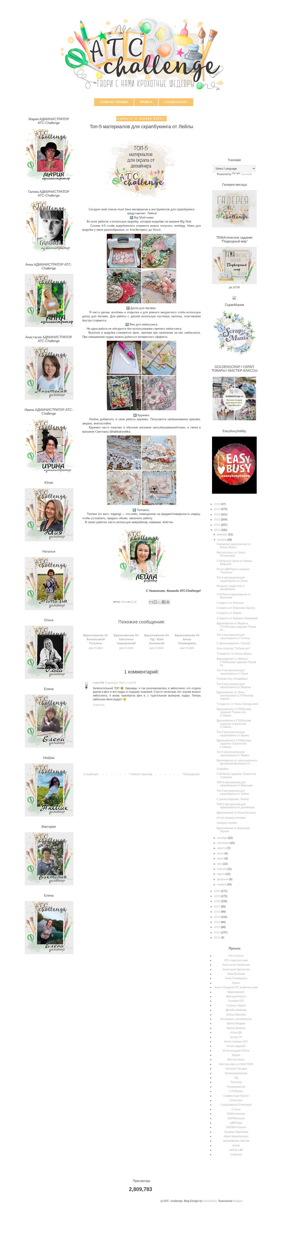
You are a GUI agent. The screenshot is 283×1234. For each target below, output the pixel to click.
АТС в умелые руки (236, 960)
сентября (223, 843)
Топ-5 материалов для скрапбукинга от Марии (233, 753)
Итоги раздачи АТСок (236, 1050)
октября (222, 837)
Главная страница (114, 102)
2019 (217, 896)
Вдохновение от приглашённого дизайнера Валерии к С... (237, 762)
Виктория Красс (236, 996)
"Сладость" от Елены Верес (234, 653)
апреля (222, 868)
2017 (217, 906)
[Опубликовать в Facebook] (163, 602)
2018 (217, 901)
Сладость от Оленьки (230, 602)
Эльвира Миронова (236, 1131)
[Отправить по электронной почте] (151, 602)
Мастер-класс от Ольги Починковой (231, 554)
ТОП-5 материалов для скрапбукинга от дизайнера (235, 806)
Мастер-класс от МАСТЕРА (236, 1064)
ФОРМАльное (236, 1118)
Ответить (99, 704)
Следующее (91, 774)
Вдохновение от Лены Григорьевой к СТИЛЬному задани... (235, 695)
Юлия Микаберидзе (236, 1136)
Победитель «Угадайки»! (232, 678)
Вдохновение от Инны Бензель (236, 812)
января (222, 884)
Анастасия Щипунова (236, 969)
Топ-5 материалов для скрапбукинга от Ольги (232, 672)
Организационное (236, 1073)
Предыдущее (191, 774)
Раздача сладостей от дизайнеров (231, 587)
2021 (217, 530)
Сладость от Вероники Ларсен (236, 607)
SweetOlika (210, 1201)
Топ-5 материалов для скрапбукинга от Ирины (233, 734)
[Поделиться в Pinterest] (168, 602)
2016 (217, 911)
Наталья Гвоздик (236, 1068)
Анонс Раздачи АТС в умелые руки (236, 987)
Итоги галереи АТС (236, 1041)
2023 (217, 519)
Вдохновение (236, 992)
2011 (217, 937)
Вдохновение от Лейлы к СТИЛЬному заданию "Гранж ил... (236, 662)
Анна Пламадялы (236, 978)
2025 (217, 509)
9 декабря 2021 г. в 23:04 (120, 682)
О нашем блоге (176, 102)
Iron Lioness (236, 955)
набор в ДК (236, 1149)
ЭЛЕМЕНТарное (236, 1127)
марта (221, 874)
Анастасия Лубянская (236, 964)
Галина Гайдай (236, 1005)
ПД (236, 1077)
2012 (217, 932)
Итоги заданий (236, 1046)
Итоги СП (236, 1037)
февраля (223, 879)
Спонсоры (236, 1100)
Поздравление (236, 1086)
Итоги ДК (236, 1032)
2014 (217, 922)
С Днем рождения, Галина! (233, 643)
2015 (217, 917)
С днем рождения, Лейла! (233, 799)
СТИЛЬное (236, 1091)
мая (220, 863)
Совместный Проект (236, 1095)
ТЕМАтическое (236, 1113)
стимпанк (236, 1154)
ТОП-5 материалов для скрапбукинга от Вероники (235, 784)
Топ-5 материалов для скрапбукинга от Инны (232, 579)
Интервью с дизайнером (236, 1019)
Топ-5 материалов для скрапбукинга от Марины (234, 686)
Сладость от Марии (229, 613)
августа (222, 848)
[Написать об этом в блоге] (155, 602)
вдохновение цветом (236, 1140)
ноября (222, 539)
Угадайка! (223, 768)
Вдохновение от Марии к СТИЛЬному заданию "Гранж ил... (236, 626)
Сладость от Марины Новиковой (237, 618)
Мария (236, 1055)
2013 (217, 927)
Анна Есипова (236, 973)
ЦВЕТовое (236, 1122)
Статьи (236, 1109)
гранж (236, 1145)
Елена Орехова (236, 1014)
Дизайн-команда (236, 1010)
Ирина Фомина (236, 1028)
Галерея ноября (227, 822)
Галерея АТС (236, 1000)
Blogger (237, 1201)
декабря (222, 534)
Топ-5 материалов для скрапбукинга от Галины (233, 636)
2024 (217, 514)
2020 (217, 891)
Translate (246, 174)
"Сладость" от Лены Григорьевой (237, 704)
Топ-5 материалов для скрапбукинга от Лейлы (233, 792)
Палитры (236, 1082)
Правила (146, 102)
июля (220, 853)
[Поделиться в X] (159, 602)
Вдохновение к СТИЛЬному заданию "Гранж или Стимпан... (234, 712)
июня (220, 858)
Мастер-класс (236, 1059)
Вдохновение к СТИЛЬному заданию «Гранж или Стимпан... (234, 724)
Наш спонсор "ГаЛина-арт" (233, 648)
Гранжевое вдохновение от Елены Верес (234, 546)
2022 (217, 524)
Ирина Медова (236, 1023)
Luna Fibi (98, 682)
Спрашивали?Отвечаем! (236, 1104)
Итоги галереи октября (231, 817)
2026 (217, 504)
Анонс (236, 982)
